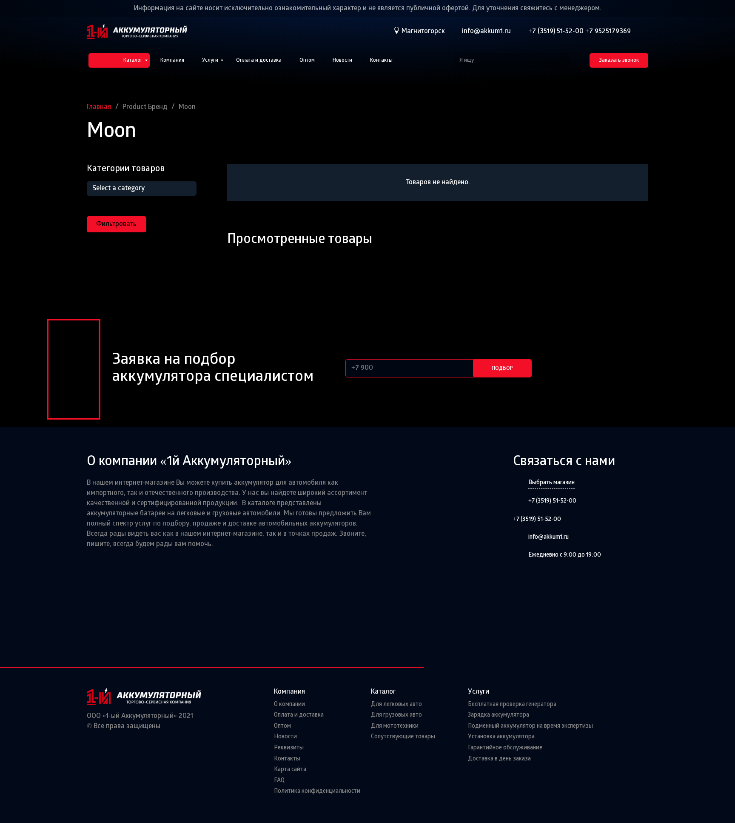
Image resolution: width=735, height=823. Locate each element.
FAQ (279, 780)
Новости (285, 737)
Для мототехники (395, 726)
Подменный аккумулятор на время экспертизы (530, 726)
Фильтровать (116, 224)
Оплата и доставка (299, 715)
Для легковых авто (396, 704)
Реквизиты (289, 748)
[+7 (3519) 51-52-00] (520, 501)
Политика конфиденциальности (317, 791)
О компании (289, 704)
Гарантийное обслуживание (505, 748)
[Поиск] (562, 60)
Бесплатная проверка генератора (512, 704)
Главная (99, 107)
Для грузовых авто (396, 715)
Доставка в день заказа (499, 759)
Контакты (287, 759)
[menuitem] (119, 60)
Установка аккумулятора (501, 737)
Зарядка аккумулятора (498, 715)
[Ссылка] (137, 31)
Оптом (282, 726)
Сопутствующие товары (403, 737)
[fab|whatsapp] (644, 31)
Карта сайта (290, 769)
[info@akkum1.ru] (520, 537)
